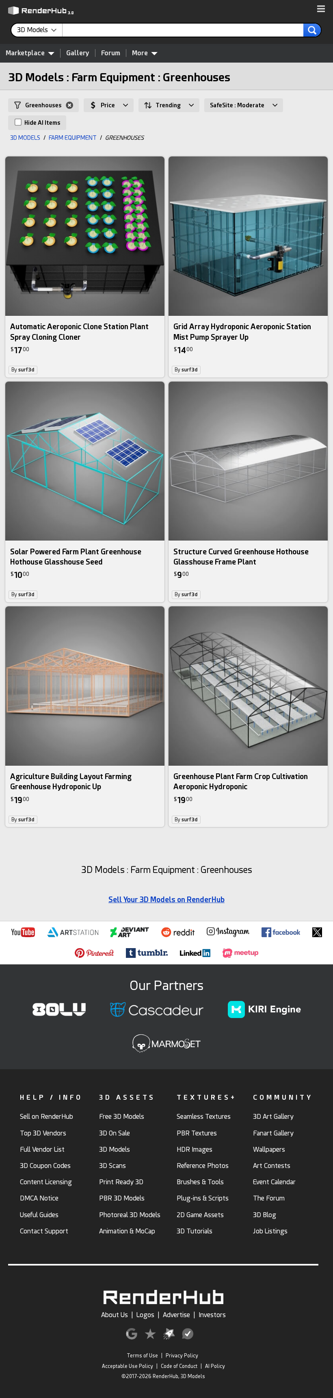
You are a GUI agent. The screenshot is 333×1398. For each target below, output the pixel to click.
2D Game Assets (200, 1215)
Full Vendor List (42, 1149)
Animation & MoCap (127, 1231)
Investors (212, 1315)
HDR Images (194, 1149)
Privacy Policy (182, 1356)
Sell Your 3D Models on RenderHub (166, 899)
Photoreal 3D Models (129, 1215)
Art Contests (271, 1166)
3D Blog (264, 1215)
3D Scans (112, 1166)
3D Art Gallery (273, 1116)
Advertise (176, 1315)
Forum (110, 53)
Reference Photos (203, 1166)
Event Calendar (274, 1182)
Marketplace (25, 53)
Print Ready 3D (121, 1182)
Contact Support (44, 1231)
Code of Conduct (179, 1366)
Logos (145, 1315)
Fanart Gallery (273, 1133)
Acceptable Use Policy (127, 1366)
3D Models (114, 1149)
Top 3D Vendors (43, 1133)
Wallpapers (269, 1149)
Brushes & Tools (200, 1182)
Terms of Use (142, 1356)
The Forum (269, 1198)
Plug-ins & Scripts (203, 1198)
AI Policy (215, 1366)
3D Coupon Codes (45, 1166)
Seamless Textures (204, 1116)
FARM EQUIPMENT (73, 138)
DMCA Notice (39, 1198)
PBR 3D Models (122, 1198)
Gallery (77, 53)
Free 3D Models (121, 1116)
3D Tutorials (194, 1231)
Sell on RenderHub (46, 1116)
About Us (114, 1315)
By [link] (23, 370)
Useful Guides (39, 1215)
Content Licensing (46, 1182)
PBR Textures (197, 1133)
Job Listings (270, 1231)
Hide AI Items (42, 122)
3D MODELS (25, 138)
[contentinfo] (40, 30)
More (140, 53)
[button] (321, 9)
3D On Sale (114, 1133)
